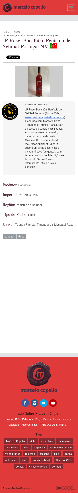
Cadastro (14, 424)
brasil (26, 447)
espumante (64, 441)
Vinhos (16, 31)
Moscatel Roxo (63, 224)
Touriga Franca (25, 224)
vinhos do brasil (41, 460)
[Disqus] (39, 294)
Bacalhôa (24, 185)
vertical (20, 466)
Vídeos (67, 419)
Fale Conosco (30, 424)
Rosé (31, 215)
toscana (44, 454)
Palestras (27, 419)
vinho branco (12, 454)
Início (10, 419)
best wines (12, 447)
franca (68, 454)
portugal (9, 236)
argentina (39, 447)
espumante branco (61, 447)
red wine (30, 454)
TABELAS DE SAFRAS (53, 424)
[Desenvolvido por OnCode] (65, 488)
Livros (56, 419)
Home (6, 31)
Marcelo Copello (15, 441)
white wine (11, 460)
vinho (33, 441)
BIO (17, 419)
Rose (21, 236)
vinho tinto (47, 441)
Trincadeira (44, 224)
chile (24, 460)
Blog (37, 419)
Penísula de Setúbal (29, 205)
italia (56, 454)
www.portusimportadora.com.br (44, 117)
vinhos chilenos (38, 466)
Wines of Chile (64, 460)
